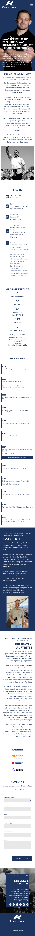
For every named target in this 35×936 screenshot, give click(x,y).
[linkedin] (14, 904)
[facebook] (17, 904)
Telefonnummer (8, 831)
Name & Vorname (8, 806)
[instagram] (10, 904)
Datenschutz (17, 930)
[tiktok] (24, 904)
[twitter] (20, 904)
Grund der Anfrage (9, 797)
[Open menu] (31, 4)
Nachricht (6, 840)
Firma (5, 814)
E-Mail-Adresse (8, 823)
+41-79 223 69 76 (17, 790)
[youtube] (27, 904)
